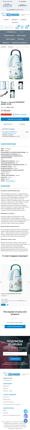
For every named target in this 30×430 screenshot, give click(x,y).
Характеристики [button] (8, 124)
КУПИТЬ (3, 304)
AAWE (7, 179)
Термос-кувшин (10, 39)
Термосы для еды (9, 35)
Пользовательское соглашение (12, 404)
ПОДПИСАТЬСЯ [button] (15, 359)
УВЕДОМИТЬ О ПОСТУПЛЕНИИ (15, 119)
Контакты (15, 22)
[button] (7, 6)
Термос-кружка (21, 35)
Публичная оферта (9, 401)
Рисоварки (21, 39)
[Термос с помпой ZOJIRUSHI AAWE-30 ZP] (15, 278)
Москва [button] (12, 129)
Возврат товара (8, 391)
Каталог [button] (6, 19)
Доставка (6, 386)
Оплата (6, 388)
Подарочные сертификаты (19, 42)
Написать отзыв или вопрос (15, 326)
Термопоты (6, 42)
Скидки (6, 413)
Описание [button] (22, 124)
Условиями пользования (18, 364)
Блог (5, 410)
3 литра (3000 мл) (10, 181)
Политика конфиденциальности (12, 415)
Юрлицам (15, 19)
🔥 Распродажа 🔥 (11, 32)
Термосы (21, 32)
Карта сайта (7, 399)
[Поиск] (2, 27)
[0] (26, 27)
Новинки (23, 19)
